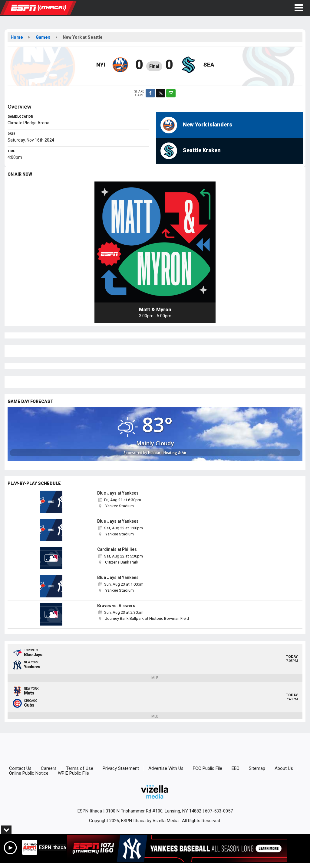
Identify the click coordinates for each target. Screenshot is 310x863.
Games (43, 37)
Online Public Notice (28, 773)
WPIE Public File (73, 773)
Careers (49, 768)
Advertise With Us (165, 768)
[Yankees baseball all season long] (177, 848)
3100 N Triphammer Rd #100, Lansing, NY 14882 (153, 811)
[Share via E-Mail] (171, 93)
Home (17, 37)
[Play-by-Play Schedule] (51, 502)
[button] (298, 8)
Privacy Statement (121, 768)
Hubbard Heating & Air (167, 452)
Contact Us (20, 768)
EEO (235, 768)
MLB (155, 678)
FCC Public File (207, 768)
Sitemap (257, 768)
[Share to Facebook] (150, 93)
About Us (284, 768)
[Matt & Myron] (155, 241)
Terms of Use (79, 768)
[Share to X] (160, 93)
